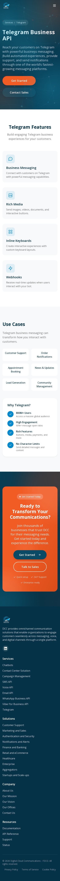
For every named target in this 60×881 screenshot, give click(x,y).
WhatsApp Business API (16, 698)
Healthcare (8, 758)
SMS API (7, 682)
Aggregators (9, 769)
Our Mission (9, 796)
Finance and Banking (14, 747)
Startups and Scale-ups (15, 775)
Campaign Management (16, 676)
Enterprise (8, 764)
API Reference (10, 834)
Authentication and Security (18, 736)
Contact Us (8, 813)
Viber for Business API (15, 704)
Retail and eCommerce (15, 753)
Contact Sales (19, 92)
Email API (7, 693)
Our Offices (8, 807)
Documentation (11, 828)
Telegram (8, 709)
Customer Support (13, 725)
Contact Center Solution (16, 670)
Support (7, 839)
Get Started (19, 81)
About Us (7, 790)
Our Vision (8, 801)
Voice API (7, 687)
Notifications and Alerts (16, 741)
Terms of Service (30, 869)
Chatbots (7, 665)
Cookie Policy (49, 869)
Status (6, 845)
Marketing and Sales (14, 730)
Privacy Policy (11, 869)
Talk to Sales (30, 567)
